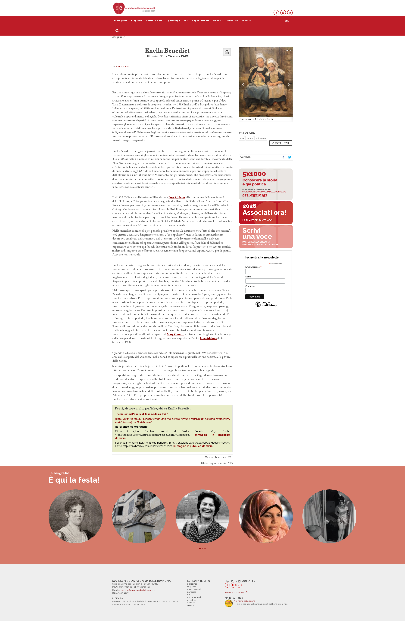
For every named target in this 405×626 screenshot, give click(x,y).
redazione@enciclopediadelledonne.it (137, 590)
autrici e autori (155, 20)
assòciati (218, 20)
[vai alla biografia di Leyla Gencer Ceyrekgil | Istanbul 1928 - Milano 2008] (139, 516)
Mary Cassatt (175, 334)
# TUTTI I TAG (280, 143)
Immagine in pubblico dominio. (193, 446)
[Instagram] (283, 12)
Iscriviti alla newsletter (235, 592)
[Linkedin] (290, 12)
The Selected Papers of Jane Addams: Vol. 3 (141, 414)
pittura (249, 138)
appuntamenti (200, 20)
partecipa (174, 20)
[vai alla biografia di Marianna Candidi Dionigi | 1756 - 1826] (76, 516)
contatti (247, 20)
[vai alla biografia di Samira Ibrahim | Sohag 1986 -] (266, 516)
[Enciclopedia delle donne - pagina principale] (134, 8)
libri (186, 20)
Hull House (260, 138)
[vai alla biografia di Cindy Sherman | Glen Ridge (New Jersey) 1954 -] (329, 516)
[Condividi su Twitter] (289, 157)
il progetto (121, 20)
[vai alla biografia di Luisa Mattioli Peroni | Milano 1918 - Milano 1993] (202, 516)
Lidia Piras (122, 66)
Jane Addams (176, 197)
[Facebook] (276, 12)
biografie (137, 20)
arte (242, 138)
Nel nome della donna (244, 601)
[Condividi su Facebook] (283, 157)
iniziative (232, 20)
